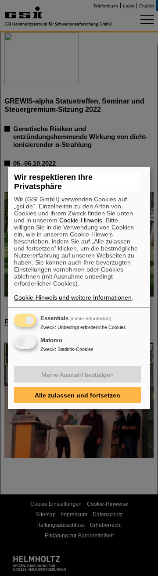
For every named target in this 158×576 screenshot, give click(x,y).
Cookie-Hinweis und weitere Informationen (73, 297)
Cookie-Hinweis (80, 220)
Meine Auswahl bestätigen (77, 374)
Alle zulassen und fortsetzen (77, 395)
